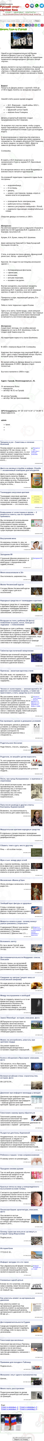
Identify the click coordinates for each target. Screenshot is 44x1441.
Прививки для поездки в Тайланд (15, 1362)
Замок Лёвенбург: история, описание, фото (20, 1018)
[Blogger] (17, 25)
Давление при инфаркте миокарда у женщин (20, 1093)
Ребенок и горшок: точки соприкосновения (19, 1155)
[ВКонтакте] (7, 25)
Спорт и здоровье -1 (9, 1407)
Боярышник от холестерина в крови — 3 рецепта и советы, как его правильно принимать (18, 514)
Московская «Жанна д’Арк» (12, 880)
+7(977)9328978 (6, 4)
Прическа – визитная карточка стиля (16, 671)
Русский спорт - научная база (10, 8)
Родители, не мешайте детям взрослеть (18, 757)
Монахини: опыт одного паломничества (18, 1375)
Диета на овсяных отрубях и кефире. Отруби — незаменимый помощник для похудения (20, 469)
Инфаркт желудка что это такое (14, 1262)
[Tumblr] (29, 25)
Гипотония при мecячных (11, 1340)
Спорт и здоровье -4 (28, 1409)
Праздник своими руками (11, 1169)
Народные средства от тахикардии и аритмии (21, 601)
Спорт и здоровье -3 (9, 1409)
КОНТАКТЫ (30, 12)
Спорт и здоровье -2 (28, 1407)
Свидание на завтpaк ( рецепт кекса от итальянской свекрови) (17, 978)
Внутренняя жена (8, 538)
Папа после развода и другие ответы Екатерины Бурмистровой (17, 806)
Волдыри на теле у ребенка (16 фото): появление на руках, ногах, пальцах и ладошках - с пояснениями (17, 623)
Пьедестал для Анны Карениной (15, 1133)
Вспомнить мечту (8, 941)
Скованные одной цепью (11, 1280)
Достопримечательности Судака (15, 1322)
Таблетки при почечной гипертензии (17, 651)
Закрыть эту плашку (21, 1439)
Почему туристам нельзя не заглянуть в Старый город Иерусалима (18, 1233)
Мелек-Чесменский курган (12, 585)
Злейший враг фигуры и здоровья (15, 903)
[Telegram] (39, 25)
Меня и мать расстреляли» (12, 1389)
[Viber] (32, 25)
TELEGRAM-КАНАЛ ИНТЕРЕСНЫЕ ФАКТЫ (22, 14)
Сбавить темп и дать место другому (16, 845)
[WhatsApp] (36, 25)
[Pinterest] (42, 25)
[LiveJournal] (26, 25)
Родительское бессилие (11, 743)
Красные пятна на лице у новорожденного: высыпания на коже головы (19, 1188)
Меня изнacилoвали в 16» (11, 572)
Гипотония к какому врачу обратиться (17, 1113)
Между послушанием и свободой (15, 995)
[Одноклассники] (10, 25)
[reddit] (23, 25)
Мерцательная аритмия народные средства (20, 829)
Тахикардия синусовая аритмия (14, 492)
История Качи (6, 1248)
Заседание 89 (6, 554)
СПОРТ (8, 12)
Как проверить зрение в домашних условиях (20, 721)
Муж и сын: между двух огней (13, 860)
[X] (13, 25)
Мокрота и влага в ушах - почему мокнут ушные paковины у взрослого (18, 922)
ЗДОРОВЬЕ (18, 12)
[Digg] (20, 25)
